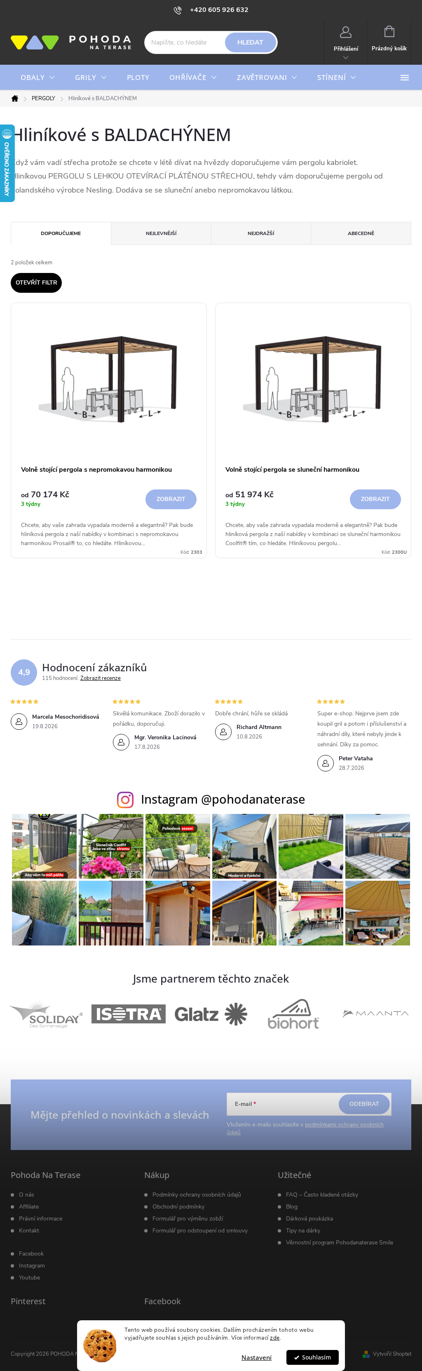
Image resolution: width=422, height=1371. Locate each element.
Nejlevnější (161, 233)
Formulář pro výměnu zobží (187, 1219)
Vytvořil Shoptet (392, 1354)
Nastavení (256, 1357)
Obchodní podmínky (178, 1207)
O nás (26, 1195)
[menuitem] (38, 77)
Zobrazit (171, 499)
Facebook (31, 1254)
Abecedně (361, 233)
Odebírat (364, 1104)
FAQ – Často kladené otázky (322, 1195)
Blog (292, 1207)
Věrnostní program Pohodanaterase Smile (339, 1242)
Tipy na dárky (303, 1231)
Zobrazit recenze (100, 678)
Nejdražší (261, 233)
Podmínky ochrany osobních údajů (196, 1195)
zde (275, 1338)
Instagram (32, 1266)
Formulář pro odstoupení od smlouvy (200, 1231)
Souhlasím (316, 1357)
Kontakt (29, 1231)
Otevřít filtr (36, 283)
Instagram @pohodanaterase (223, 799)
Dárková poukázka (309, 1219)
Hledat (250, 42)
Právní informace (40, 1219)
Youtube (29, 1278)
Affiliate (29, 1207)
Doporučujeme (61, 233)
